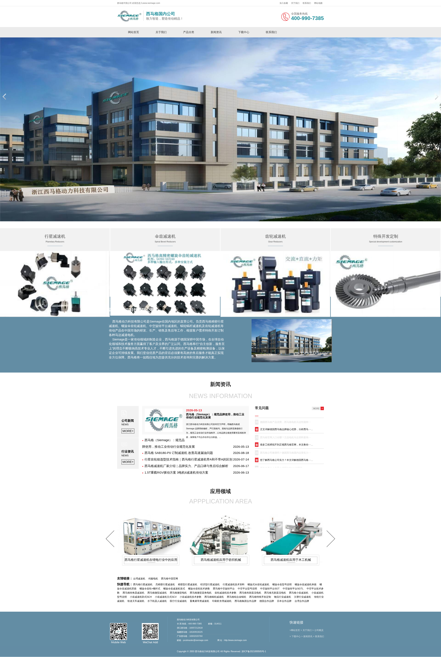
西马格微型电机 (178, 592)
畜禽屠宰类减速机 (199, 601)
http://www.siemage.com (235, 640)
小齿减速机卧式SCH (141, 597)
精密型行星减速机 (187, 584)
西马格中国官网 (169, 578)
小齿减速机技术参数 (190, 597)
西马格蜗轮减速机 (214, 597)
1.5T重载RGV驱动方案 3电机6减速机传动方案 (176, 472)
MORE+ (128, 431)
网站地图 (318, 3)
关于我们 (295, 3)
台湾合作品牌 (302, 601)
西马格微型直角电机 (201, 592)
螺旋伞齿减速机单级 (305, 584)
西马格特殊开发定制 (260, 597)
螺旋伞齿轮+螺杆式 (150, 588)
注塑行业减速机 (302, 597)
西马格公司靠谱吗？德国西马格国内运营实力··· (285, 430)
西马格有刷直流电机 (250, 592)
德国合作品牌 (266, 601)
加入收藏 (284, 3)
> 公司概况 (317, 630)
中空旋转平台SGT (270, 588)
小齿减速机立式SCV (166, 597)
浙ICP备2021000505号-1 (254, 651)
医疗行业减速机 (178, 601)
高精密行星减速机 (165, 584)
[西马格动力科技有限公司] (129, 21)
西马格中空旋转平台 (224, 588)
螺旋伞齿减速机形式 (174, 588)
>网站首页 (295, 630)
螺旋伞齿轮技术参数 (199, 588)
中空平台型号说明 (247, 588)
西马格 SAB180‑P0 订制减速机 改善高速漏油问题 (179, 453)
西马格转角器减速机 (133, 592)
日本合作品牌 (284, 601)
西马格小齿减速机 (298, 592)
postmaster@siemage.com (195, 640)
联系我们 (307, 3)
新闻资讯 (216, 32)
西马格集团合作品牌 (245, 601)
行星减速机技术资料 (233, 584)
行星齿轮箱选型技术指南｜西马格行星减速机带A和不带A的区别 (188, 459)
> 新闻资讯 (306, 636)
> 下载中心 (295, 636)
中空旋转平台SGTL (293, 588)
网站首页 (133, 32)
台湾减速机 (139, 578)
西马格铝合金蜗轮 (236, 597)
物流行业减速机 (282, 597)
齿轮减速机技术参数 (225, 592)
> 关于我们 (306, 630)
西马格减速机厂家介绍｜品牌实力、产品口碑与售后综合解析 (186, 466)
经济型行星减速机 (210, 584)
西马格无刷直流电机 (275, 592)
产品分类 (188, 32)
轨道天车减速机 (135, 601)
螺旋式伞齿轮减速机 (258, 584)
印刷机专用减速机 (222, 601)
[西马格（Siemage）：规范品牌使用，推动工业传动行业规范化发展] (164, 431)
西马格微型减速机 (157, 592)
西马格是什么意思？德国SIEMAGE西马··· (282, 445)
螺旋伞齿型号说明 (282, 584)
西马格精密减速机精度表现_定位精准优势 (282, 461)
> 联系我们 (318, 636)
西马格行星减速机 (142, 584)
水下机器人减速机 (157, 601)
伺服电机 (153, 578)
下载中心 (243, 32)
